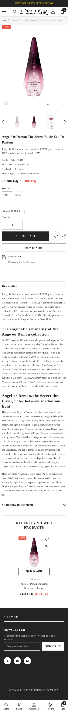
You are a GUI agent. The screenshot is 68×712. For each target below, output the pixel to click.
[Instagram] (17, 660)
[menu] (4, 11)
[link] (19, 706)
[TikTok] (27, 660)
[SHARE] (63, 236)
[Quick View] (47, 546)
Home (4, 20)
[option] (34, 66)
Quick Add (34, 571)
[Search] (15, 11)
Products (14, 20)
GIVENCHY (17, 160)
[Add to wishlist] (55, 236)
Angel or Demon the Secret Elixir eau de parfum (34, 586)
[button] (55, 104)
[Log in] (53, 11)
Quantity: (6, 217)
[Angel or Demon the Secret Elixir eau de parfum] (34, 552)
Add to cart (26, 236)
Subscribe (53, 646)
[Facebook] (7, 660)
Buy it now (34, 248)
